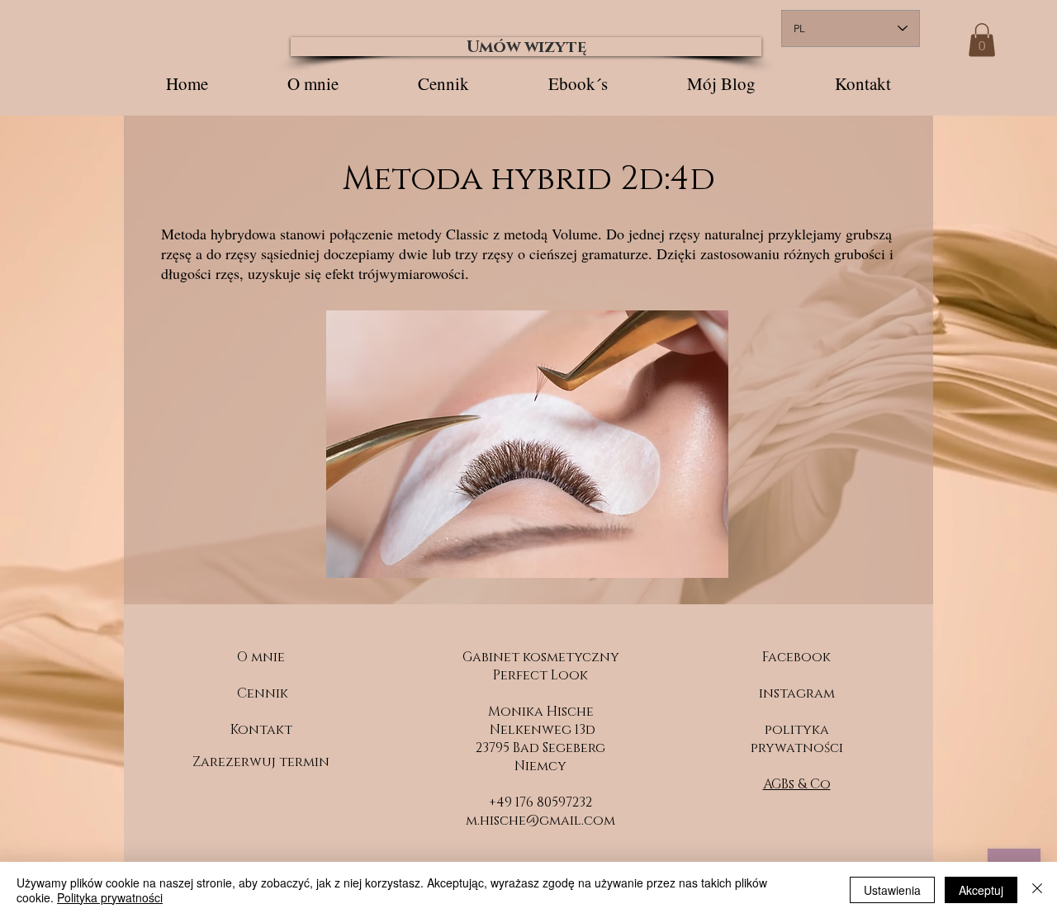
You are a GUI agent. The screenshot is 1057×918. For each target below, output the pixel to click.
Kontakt (261, 730)
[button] (982, 40)
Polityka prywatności (110, 897)
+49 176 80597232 (540, 802)
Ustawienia (892, 890)
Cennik (262, 693)
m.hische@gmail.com (540, 821)
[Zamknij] (1037, 890)
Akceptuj (981, 890)
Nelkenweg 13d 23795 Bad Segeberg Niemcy (540, 748)
